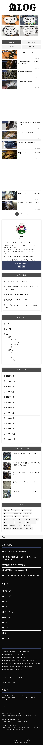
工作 (12, 347)
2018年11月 (10, 439)
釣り (7, 334)
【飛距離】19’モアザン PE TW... (25, 453)
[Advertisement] (21, 105)
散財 (6, 525)
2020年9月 (10, 392)
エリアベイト (28, 513)
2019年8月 (10, 397)
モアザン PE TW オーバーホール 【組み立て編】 (22, 306)
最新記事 (11, 42)
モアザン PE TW (21, 522)
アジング (13, 353)
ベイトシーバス (34, 519)
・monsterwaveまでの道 (11, 719)
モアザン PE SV (9, 522)
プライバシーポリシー (17, 740)
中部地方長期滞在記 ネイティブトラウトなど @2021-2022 (22, 288)
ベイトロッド (15, 344)
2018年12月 (10, 434)
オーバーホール (9, 516)
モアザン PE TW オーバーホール (26, 482)
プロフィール (23, 519)
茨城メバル (27, 525)
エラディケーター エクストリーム (13, 513)
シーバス (11, 46)
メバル (13, 360)
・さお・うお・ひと (9, 725)
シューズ (13, 340)
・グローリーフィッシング (12, 713)
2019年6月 (10, 407)
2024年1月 (10, 376)
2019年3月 (10, 418)
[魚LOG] (21, 11)
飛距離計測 (8, 528)
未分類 (8, 329)
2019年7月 (10, 402)
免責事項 (29, 740)
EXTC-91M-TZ (16, 510)
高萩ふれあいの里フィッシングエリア (23, 528)
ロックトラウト (31, 522)
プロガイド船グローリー (11, 519)
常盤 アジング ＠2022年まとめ (17, 294)
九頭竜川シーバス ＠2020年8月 (17, 300)
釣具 (10, 337)
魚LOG (7, 690)
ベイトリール (32, 42)
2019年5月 (10, 413)
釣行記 (10, 350)
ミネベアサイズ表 (8, 683)
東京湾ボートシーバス (16, 525)
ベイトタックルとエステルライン (18, 281)
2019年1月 (10, 429)
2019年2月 (10, 423)
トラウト (31, 46)
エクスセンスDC (27, 510)
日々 (7, 324)
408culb (7, 510)
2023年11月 (10, 381)
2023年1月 (10, 386)
